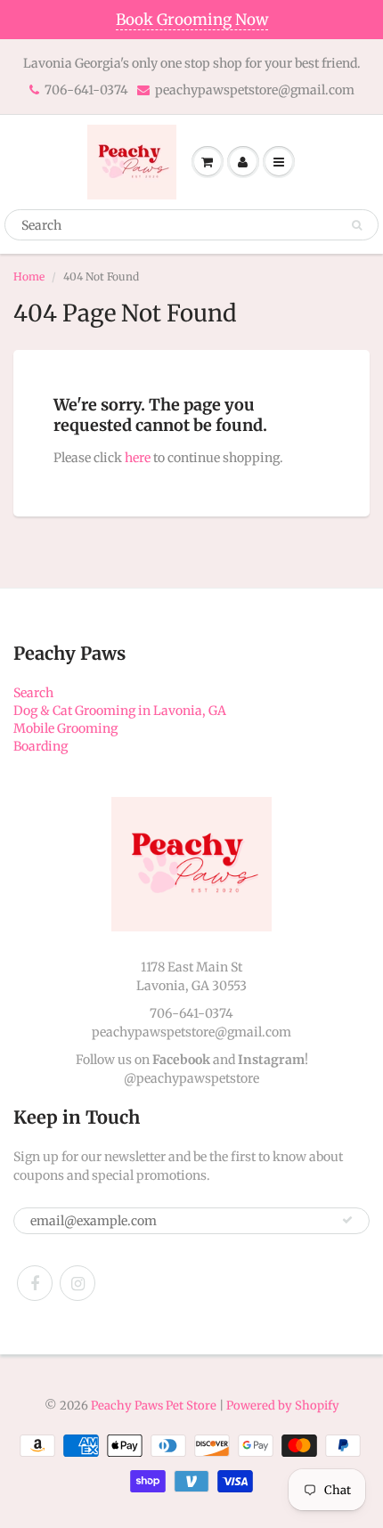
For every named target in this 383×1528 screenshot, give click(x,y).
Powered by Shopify (282, 1405)
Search (33, 693)
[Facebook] (35, 1283)
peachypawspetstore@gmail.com (254, 90)
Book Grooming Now (192, 19)
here (138, 458)
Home (29, 276)
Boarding (40, 746)
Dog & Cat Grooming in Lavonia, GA (119, 711)
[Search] (357, 225)
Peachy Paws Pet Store (153, 1405)
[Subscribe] (347, 1220)
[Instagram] (77, 1283)
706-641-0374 (86, 90)
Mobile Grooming (65, 728)
